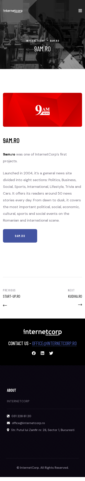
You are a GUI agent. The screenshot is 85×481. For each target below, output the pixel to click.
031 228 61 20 (21, 416)
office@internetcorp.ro (54, 343)
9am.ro (20, 236)
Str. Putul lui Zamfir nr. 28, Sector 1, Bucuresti (43, 430)
